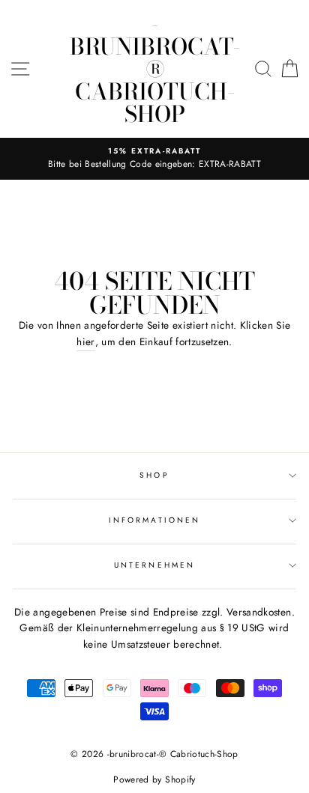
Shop (154, 475)
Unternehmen (154, 565)
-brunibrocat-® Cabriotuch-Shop (155, 69)
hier (85, 341)
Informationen (154, 520)
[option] (154, 158)
